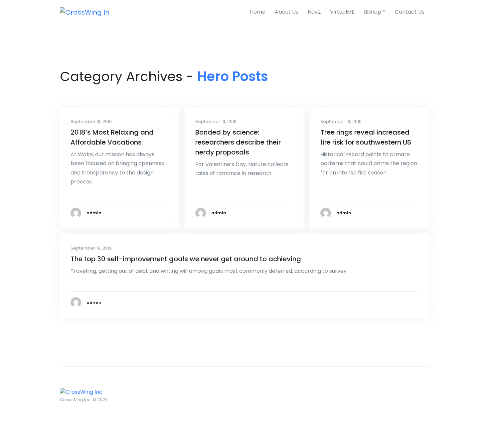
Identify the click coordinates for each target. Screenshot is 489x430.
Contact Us (409, 12)
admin (93, 213)
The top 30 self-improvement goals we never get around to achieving (186, 259)
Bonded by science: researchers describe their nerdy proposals (238, 142)
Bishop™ (375, 12)
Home (257, 12)
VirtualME (342, 12)
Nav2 (314, 12)
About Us (286, 12)
